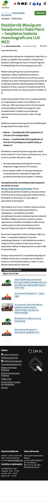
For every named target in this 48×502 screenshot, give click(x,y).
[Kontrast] (26, 3)
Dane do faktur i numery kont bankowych (11, 383)
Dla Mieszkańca (17, 18)
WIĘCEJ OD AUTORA (11, 274)
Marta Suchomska (13, 46)
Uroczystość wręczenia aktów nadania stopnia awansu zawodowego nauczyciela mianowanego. (28, 308)
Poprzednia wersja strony (11, 364)
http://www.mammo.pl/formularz (18, 189)
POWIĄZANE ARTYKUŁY (12, 270)
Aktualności (6, 18)
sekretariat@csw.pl (15, 460)
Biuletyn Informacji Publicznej (9, 369)
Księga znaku (6, 379)
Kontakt (4, 388)
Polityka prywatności (9, 358)
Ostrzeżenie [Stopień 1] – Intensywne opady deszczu (26, 331)
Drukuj (39, 13)
